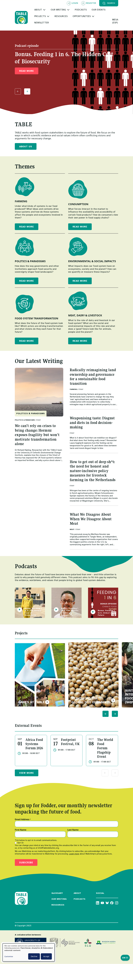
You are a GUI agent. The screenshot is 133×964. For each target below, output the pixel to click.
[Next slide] (27, 91)
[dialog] (29, 952)
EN (123, 957)
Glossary (57, 893)
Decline (34, 956)
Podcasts (79, 899)
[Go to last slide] (105, 714)
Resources (57, 905)
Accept (46, 956)
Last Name (72, 830)
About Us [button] (25, 146)
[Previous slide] (18, 91)
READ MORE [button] (26, 70)
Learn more (74, 854)
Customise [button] (8, 956)
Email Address (23, 819)
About (77, 893)
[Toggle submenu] (44, 9)
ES (127, 957)
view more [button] (26, 772)
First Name (20, 830)
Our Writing (58, 899)
